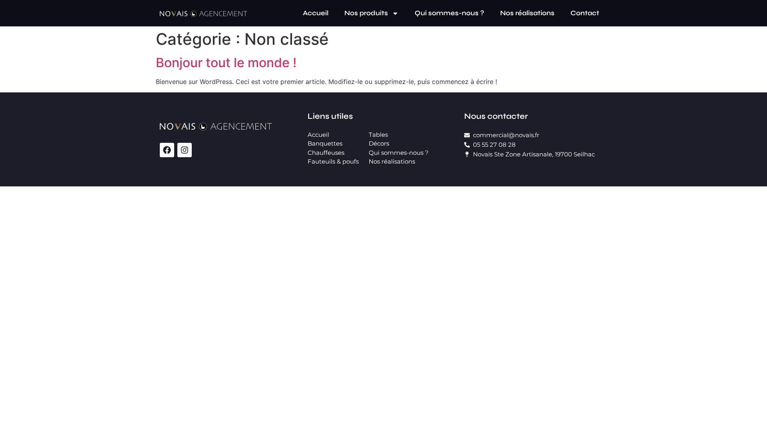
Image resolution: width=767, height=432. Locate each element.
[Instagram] (184, 150)
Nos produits (366, 13)
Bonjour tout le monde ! (226, 62)
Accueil (315, 13)
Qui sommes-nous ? (449, 13)
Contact (584, 13)
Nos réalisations (527, 13)
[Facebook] (167, 150)
